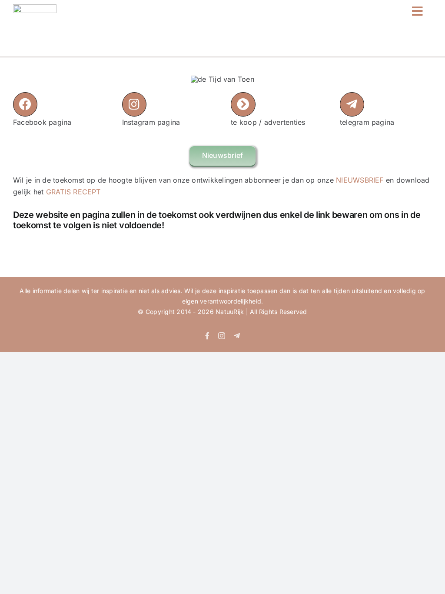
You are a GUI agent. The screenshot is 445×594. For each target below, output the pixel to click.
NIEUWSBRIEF (360, 180)
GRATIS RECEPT (73, 191)
